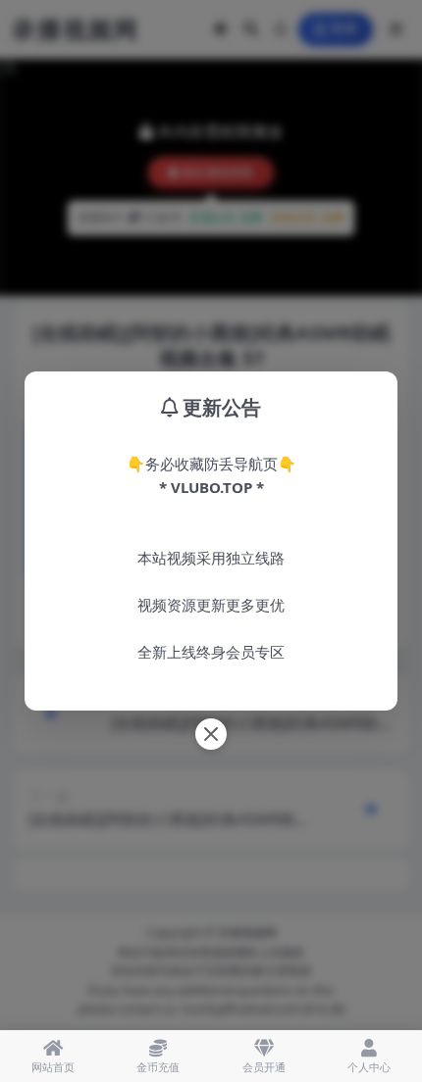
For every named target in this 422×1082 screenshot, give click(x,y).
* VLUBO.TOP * (211, 487)
